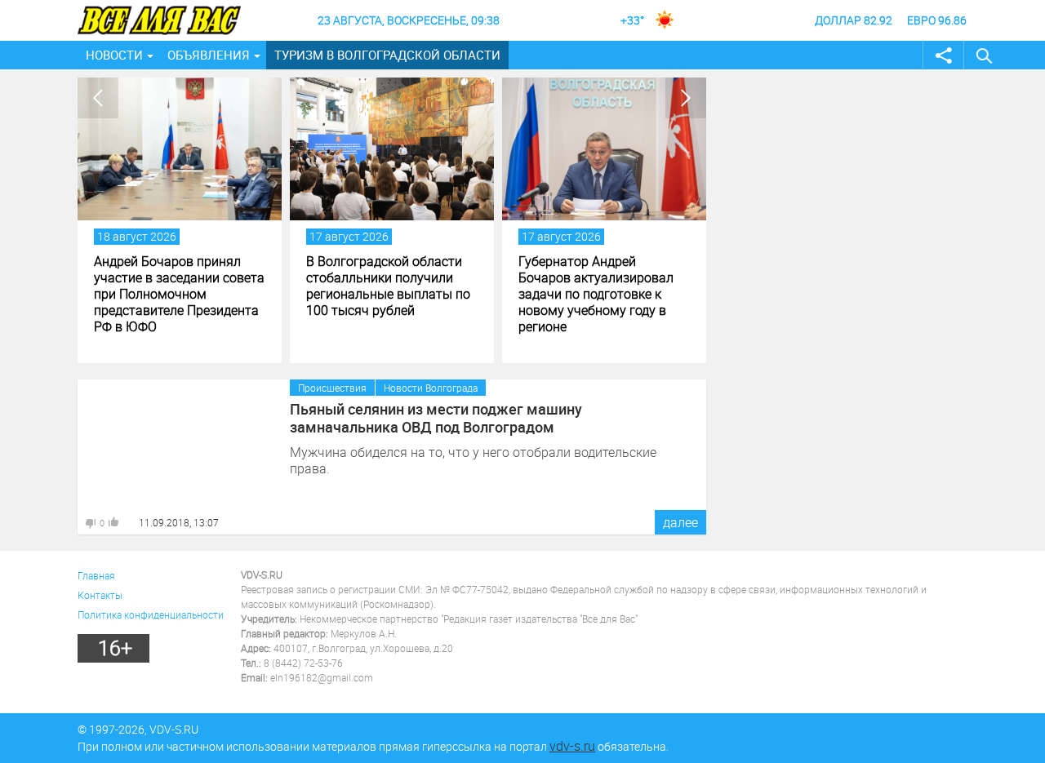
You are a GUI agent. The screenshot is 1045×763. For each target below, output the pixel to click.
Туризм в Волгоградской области (387, 55)
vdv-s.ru (572, 746)
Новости (114, 55)
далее (680, 522)
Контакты (100, 594)
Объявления (208, 55)
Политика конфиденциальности (151, 614)
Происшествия (332, 387)
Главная (96, 575)
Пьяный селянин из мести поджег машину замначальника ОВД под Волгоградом (436, 418)
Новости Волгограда (431, 387)
